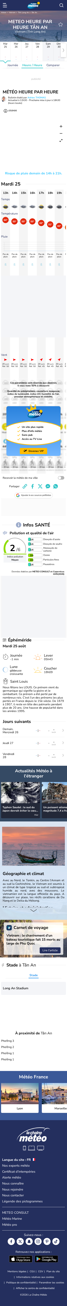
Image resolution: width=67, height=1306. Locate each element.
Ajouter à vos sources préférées (36, 495)
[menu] (5, 5)
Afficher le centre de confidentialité (35, 1288)
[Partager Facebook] (32, 486)
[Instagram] (38, 1241)
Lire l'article (50, 950)
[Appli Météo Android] (46, 1259)
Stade (33, 975)
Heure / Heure (32, 65)
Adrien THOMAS (37, 97)
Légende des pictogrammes (22, 1201)
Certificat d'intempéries (18, 1171)
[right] (63, 50)
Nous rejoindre (12, 1189)
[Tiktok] (55, 1241)
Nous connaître (13, 1183)
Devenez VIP (36, 451)
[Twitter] (20, 1241)
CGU (32, 1271)
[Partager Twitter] (40, 486)
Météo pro (9, 1225)
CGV (40, 1271)
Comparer (53, 65)
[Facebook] (11, 1241)
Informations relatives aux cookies (35, 1277)
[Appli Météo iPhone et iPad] (20, 1259)
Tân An (34, 12)
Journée (13, 65)
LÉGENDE (12, 110)
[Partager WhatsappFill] (55, 486)
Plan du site (53, 1271)
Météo (3, 12)
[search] (61, 5)
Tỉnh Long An (23, 12)
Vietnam (12, 12)
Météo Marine (12, 1219)
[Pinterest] (47, 1241)
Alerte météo (11, 1177)
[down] (33, 910)
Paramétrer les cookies (51, 1282)
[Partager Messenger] (48, 486)
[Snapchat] (29, 1241)
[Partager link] (25, 486)
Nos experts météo (16, 1165)
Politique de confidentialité (21, 1282)
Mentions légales (17, 1271)
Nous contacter (13, 1195)
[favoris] (60, 24)
